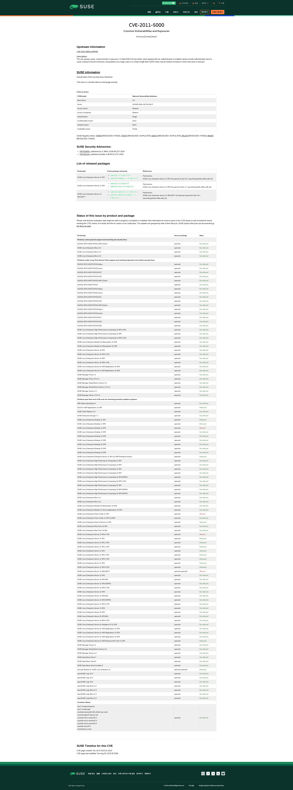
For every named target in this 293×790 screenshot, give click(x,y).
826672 (155, 136)
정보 (114, 774)
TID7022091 (85, 151)
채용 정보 (91, 774)
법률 (98, 774)
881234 (185, 136)
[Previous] (140, 36)
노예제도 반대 (106, 774)
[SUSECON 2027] (169, 3)
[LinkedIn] (218, 773)
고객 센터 (185, 3)
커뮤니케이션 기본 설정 (126, 774)
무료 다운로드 (217, 12)
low (109, 82)
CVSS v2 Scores (83, 92)
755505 (99, 136)
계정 (196, 3)
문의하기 (204, 12)
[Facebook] (208, 773)
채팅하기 (148, 774)
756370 (124, 136)
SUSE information (88, 72)
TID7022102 (85, 154)
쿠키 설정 (191, 785)
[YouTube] (203, 773)
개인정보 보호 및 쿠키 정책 (206, 785)
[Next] (154, 36)
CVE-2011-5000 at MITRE (87, 52)
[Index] (148, 36)
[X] (213, 773)
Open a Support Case (78, 785)
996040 (210, 136)
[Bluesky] (223, 773)
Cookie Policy (220, 785)
